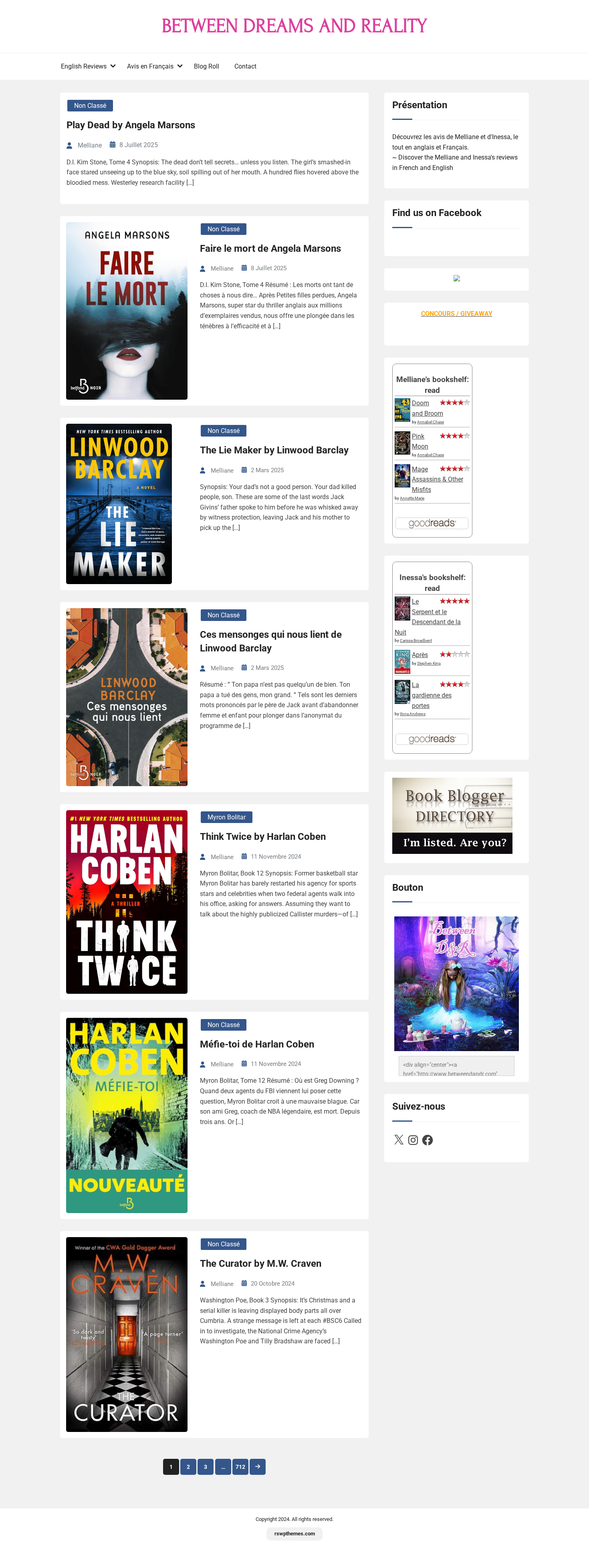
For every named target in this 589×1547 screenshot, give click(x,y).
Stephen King (429, 663)
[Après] (402, 673)
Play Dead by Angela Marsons (131, 125)
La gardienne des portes (432, 695)
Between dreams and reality (294, 26)
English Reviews (84, 66)
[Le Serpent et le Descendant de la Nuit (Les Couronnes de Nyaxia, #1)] (402, 618)
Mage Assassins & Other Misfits (437, 479)
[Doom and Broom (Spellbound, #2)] (402, 419)
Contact (245, 66)
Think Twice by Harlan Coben (263, 836)
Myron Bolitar (227, 817)
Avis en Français (150, 66)
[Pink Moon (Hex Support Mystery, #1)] (402, 452)
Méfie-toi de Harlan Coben (257, 1044)
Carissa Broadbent (416, 640)
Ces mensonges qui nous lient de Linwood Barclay (271, 641)
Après (420, 655)
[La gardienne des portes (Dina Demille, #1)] (402, 702)
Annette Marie (412, 498)
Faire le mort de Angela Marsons (270, 248)
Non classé (90, 105)
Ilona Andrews (413, 714)
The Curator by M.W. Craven (260, 1263)
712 (240, 1467)
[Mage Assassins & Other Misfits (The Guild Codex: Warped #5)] (402, 485)
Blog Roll (206, 66)
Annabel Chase (430, 422)
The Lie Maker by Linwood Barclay (274, 450)
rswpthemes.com (294, 1534)
